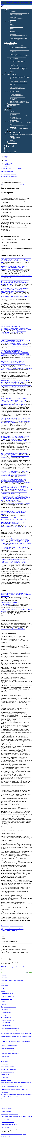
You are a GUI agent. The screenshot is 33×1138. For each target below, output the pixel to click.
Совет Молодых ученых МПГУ (9, 1124)
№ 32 (17, 483)
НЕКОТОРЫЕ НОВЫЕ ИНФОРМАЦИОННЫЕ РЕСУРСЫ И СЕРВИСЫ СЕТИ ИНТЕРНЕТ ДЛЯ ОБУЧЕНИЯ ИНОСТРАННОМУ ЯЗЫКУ (14, 400)
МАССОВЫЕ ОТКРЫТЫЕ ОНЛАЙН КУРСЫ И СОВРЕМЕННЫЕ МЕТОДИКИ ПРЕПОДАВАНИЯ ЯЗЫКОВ (14, 513)
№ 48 (12, 493)
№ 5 (15, 477)
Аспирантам (7, 162)
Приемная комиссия (6, 1025)
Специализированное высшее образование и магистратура (16, 1036)
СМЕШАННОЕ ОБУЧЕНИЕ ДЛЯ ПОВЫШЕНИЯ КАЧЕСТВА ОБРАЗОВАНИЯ (14, 472)
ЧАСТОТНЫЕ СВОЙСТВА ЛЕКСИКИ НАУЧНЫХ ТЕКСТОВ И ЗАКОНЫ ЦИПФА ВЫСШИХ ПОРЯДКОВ (16, 539)
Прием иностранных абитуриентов (10, 1053)
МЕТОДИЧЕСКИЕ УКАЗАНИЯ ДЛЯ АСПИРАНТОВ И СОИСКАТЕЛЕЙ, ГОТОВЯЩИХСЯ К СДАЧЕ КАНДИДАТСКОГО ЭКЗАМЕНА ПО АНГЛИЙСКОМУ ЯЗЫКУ (16, 260)
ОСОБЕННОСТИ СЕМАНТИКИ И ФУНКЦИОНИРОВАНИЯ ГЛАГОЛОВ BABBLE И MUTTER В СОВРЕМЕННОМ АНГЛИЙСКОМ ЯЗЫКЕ (16, 328)
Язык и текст (4, 517)
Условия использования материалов (16, 1134)
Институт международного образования (12, 926)
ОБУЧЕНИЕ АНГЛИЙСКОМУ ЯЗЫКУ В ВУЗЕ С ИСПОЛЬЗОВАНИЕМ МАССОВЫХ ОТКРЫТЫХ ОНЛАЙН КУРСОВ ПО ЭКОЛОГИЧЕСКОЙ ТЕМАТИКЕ (16, 488)
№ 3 (15, 517)
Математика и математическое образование (19, 503)
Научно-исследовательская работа (9, 1114)
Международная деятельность (8, 1007)
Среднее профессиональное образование (11, 1030)
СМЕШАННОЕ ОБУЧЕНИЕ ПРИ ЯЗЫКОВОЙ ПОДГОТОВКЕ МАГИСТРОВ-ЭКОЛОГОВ (13, 480)
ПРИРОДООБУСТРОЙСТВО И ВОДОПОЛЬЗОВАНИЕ (16, 296)
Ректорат (3, 991)
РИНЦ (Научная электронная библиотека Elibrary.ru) (14, 967)
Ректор (2, 988)
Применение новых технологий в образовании (13, 404)
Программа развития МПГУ (8, 1020)
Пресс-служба (4, 1015)
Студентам (6, 160)
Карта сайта (4, 1134)
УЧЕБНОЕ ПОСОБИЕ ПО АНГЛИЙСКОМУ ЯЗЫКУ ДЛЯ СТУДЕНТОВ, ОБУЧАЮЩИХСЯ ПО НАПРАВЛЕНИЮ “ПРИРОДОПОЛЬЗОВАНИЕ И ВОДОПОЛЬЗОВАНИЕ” (15, 290)
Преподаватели (8, 180)
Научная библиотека (6, 1009)
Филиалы (3, 1004)
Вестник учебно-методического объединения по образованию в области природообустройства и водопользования (15, 475)
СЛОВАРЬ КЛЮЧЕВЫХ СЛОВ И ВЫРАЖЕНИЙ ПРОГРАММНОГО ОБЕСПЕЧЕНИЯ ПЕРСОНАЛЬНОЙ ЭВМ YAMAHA (16, 594)
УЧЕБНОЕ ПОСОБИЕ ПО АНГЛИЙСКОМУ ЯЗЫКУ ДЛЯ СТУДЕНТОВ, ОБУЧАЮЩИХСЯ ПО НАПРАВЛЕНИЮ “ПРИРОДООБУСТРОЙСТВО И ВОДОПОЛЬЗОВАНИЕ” (15, 282)
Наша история (4, 977)
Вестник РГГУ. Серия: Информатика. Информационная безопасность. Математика (16, 542)
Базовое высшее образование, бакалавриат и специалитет (16, 1033)
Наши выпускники (6, 1080)
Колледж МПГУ (5, 1074)
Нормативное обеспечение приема (10, 1028)
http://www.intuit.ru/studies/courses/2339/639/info (13, 629)
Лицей (5, 157)
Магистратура (4, 1061)
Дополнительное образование (8, 1069)
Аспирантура (4, 1038)
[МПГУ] (3, 5)
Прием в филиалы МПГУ (7, 1050)
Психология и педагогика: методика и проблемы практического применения (14, 492)
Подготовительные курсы (7, 1048)
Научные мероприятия (6, 1108)
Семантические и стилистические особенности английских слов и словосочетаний (13, 332)
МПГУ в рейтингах (6, 1017)
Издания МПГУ (5, 1127)
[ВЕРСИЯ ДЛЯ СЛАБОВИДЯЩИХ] (9, 146)
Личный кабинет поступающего (11, 2)
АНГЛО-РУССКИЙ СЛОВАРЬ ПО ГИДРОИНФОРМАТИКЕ (10, 603)
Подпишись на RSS (7, 1)
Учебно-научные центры (7, 1066)
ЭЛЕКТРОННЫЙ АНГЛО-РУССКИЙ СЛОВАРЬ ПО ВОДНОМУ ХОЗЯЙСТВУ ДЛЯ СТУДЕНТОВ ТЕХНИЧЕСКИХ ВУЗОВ (15, 438)
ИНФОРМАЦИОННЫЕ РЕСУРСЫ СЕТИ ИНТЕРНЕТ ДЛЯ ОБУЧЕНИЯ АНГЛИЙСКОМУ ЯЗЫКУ (15, 381)
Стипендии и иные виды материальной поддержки (14, 1089)
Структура (3, 983)
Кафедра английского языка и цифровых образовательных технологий (12, 929)
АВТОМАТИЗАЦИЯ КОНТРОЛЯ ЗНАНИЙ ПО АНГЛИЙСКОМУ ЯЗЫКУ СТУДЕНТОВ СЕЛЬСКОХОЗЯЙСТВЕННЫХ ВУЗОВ (14, 268)
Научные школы (5, 1119)
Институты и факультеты (7, 996)
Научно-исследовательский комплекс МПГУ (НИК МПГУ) (16, 1116)
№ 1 (26, 526)
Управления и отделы (6, 999)
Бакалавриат (4, 1058)
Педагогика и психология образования (11, 526)
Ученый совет (4, 985)
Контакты (6, 166)
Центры (3, 1001)
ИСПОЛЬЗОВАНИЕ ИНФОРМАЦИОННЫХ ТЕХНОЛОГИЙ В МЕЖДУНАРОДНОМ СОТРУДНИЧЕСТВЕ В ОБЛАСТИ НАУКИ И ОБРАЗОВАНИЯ (13, 363)
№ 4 (5, 544)
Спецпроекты (7, 164)
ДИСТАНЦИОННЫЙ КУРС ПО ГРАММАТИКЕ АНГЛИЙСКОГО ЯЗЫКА (14, 453)
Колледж (6, 156)
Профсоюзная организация (8, 1012)
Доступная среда (5, 1092)
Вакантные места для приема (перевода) (11, 1086)
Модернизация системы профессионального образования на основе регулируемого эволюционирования (16, 368)
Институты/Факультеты (10, 154)
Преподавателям (8, 163)
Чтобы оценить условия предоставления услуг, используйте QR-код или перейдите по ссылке (16, 1095)
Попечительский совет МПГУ (8, 993)
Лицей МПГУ (4, 1077)
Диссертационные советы (7, 1122)
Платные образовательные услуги (9, 1045)
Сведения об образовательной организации (12, 980)
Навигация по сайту (7, 7)
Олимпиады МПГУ (6, 1111)
